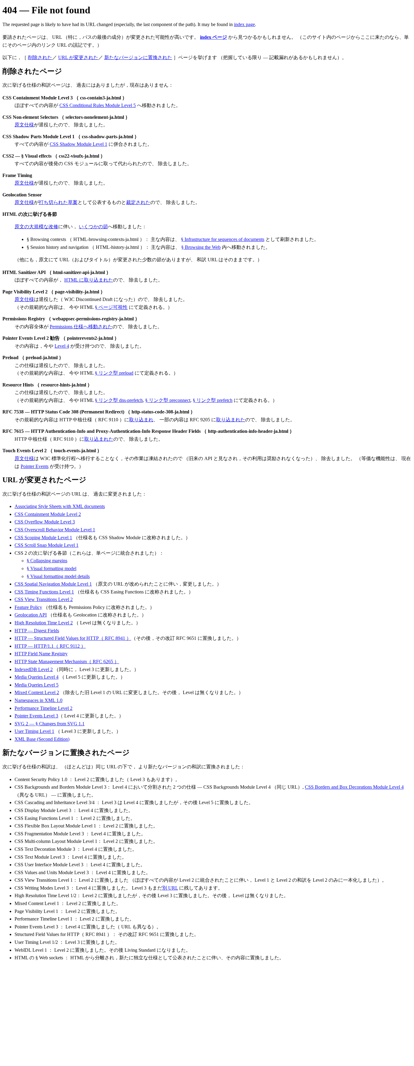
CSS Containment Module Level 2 (48, 514)
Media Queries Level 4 (36, 677)
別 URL (170, 888)
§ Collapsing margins (47, 560)
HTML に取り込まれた (88, 279)
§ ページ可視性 (111, 307)
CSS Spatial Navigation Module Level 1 (53, 583)
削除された (40, 57)
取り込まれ (141, 419)
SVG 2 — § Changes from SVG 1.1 (50, 723)
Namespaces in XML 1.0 (38, 700)
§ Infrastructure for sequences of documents (222, 239)
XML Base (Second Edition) (42, 739)
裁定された (138, 202)
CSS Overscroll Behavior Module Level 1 (55, 529)
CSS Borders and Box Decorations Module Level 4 (354, 787)
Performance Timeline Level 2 (43, 708)
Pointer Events (34, 466)
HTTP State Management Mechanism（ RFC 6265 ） (67, 661)
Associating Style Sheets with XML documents (60, 506)
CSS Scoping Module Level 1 (43, 537)
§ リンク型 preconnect (167, 400)
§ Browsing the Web (201, 247)
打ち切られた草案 (58, 202)
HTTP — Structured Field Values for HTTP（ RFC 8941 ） (73, 638)
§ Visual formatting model (51, 568)
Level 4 (62, 346)
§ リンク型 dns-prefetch (119, 400)
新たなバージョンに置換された (138, 57)
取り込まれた (230, 419)
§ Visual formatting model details (58, 576)
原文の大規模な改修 (36, 226)
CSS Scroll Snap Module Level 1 (46, 545)
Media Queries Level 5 (36, 684)
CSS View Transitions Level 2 (44, 599)
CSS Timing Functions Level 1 (44, 591)
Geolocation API (31, 614)
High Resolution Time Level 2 (44, 622)
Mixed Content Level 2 (37, 692)
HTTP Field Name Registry (41, 653)
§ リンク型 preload (114, 373)
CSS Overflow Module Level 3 (45, 521)
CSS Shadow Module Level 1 (78, 144)
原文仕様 (24, 124)
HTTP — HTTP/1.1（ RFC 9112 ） (50, 646)
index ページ (213, 37)
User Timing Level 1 (34, 731)
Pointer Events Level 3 (36, 715)
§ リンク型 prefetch (212, 400)
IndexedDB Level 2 (34, 669)
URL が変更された (78, 57)
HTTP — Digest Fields (37, 630)
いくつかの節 (93, 226)
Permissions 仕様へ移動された (81, 326)
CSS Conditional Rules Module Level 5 (97, 105)
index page (244, 24)
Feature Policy (28, 607)
